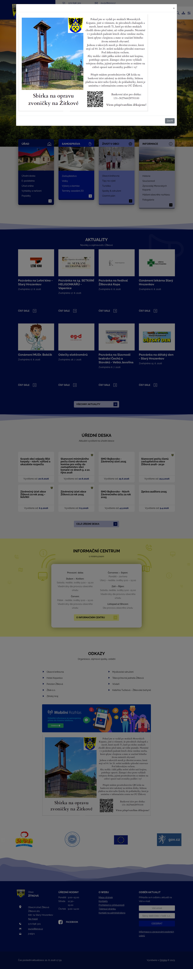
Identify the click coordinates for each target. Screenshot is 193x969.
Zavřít (170, 120)
